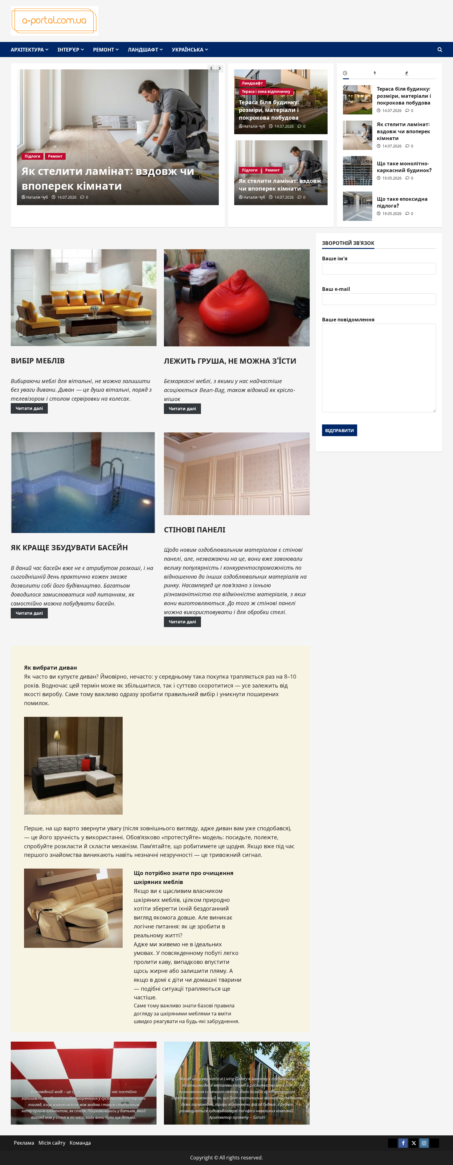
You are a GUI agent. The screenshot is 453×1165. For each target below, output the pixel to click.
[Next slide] (219, 68)
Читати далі (29, 408)
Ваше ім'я (334, 258)
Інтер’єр (68, 49)
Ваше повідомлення (348, 319)
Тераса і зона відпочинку (266, 91)
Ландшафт (143, 49)
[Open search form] (440, 49)
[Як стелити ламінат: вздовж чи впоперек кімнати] (118, 137)
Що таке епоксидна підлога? (357, 206)
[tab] (358, 74)
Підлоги (32, 156)
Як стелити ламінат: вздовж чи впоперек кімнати (108, 177)
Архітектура (27, 49)
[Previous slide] (211, 68)
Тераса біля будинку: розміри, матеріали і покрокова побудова (269, 109)
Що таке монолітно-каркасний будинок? (357, 170)
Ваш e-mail (336, 289)
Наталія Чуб (37, 197)
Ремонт (103, 49)
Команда (80, 1142)
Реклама (24, 1142)
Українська (187, 49)
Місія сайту (52, 1142)
